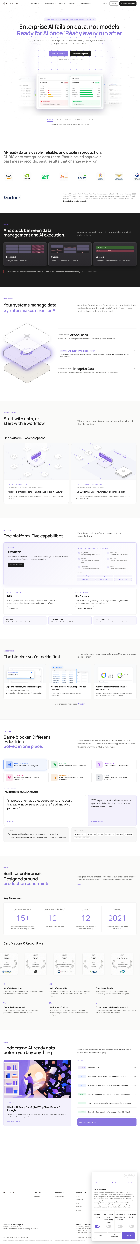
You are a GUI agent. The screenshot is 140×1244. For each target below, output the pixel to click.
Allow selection (114, 1236)
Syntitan (81, 704)
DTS (56, 1200)
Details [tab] (114, 1183)
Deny (100, 1236)
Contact (114, 3)
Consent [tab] (99, 1183)
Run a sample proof (128, 3)
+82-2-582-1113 (82, 1233)
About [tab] (130, 1183)
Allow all (128, 1236)
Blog (77, 1203)
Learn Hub (79, 1200)
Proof (78, 1196)
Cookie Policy (80, 1237)
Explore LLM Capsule (84, 609)
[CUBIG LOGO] (11, 3)
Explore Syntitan (58, 54)
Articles (78, 1207)
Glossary (79, 1210)
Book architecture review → (78, 1172)
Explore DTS (13, 609)
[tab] (50, 120)
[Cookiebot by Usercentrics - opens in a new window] (125, 1176)
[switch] (109, 1226)
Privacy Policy (90, 1237)
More (80, 884)
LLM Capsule (59, 1196)
